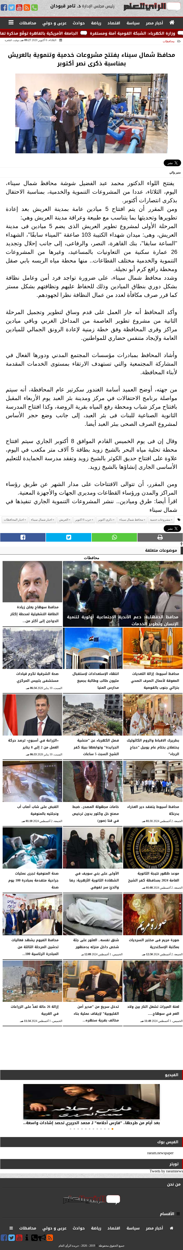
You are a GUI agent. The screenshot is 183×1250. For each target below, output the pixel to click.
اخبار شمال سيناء (41, 519)
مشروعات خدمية (160, 519)
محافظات (168, 41)
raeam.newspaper (160, 1153)
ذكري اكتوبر (105, 519)
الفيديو (171, 1075)
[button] (112, 1129)
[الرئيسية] (172, 23)
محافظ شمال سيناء (131, 519)
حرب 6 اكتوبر (83, 519)
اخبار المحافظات (14, 519)
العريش (63, 519)
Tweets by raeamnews (166, 1171)
